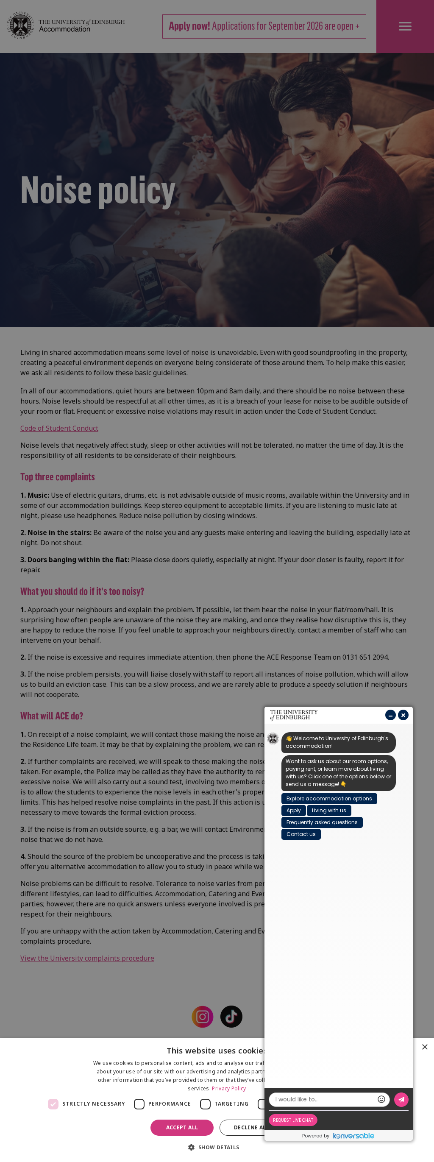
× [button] (424, 1047)
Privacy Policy (229, 1088)
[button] (217, 1147)
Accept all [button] (182, 1127)
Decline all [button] (251, 1127)
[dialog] (217, 1100)
